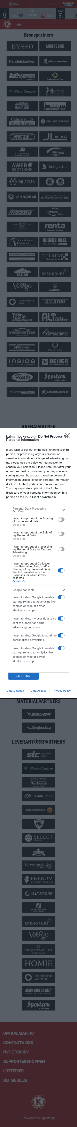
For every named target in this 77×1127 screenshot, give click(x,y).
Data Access (38, 690)
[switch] (61, 520)
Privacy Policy (62, 690)
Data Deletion (15, 690)
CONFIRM (23, 676)
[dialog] (38, 563)
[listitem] (38, 510)
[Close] (69, 437)
